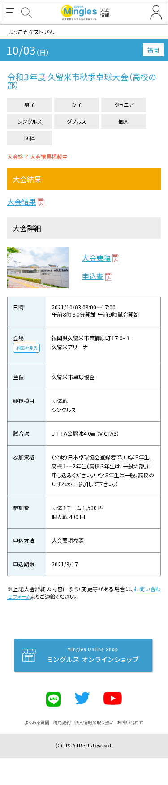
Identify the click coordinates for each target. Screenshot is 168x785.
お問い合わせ (130, 722)
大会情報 (104, 12)
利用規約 (62, 722)
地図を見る (26, 347)
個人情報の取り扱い (93, 722)
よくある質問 (37, 722)
